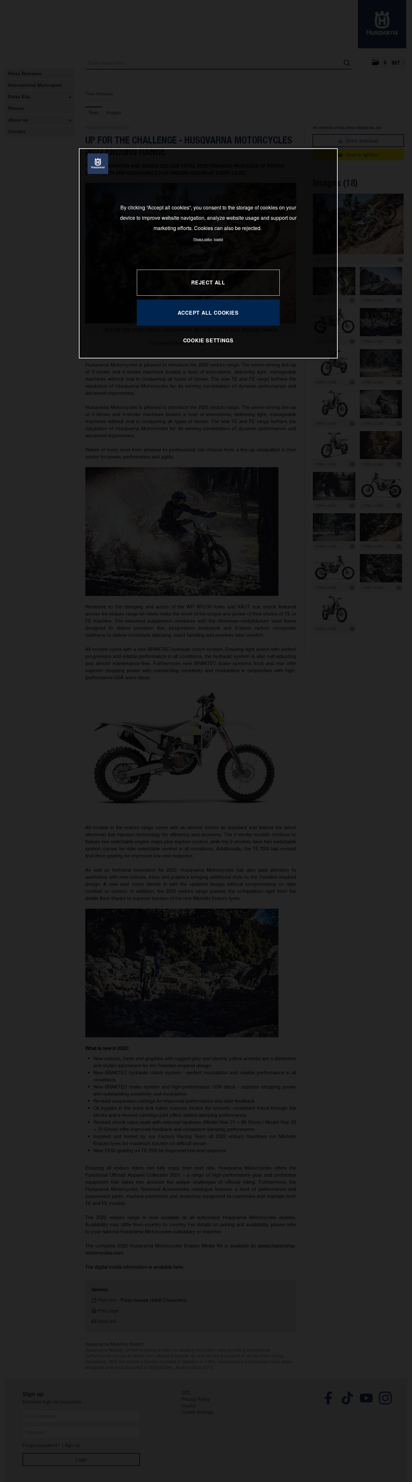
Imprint (218, 239)
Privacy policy (202, 239)
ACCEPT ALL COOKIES (208, 312)
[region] (208, 253)
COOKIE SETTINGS (208, 340)
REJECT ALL (208, 282)
